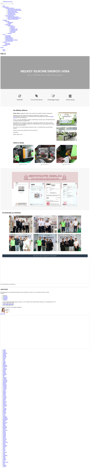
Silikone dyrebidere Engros (13, 19)
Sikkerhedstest (8, 36)
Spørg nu (2, 293)
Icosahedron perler (13, 30)
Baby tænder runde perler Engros (14, 9)
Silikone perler (10, 25)
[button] (45, 255)
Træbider (9, 23)
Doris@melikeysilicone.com (8, 304)
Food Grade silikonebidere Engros (14, 17)
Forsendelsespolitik (9, 41)
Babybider (7, 21)
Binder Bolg (7, 44)
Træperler (10, 33)
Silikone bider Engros (9, 15)
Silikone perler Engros (9, 8)
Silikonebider (10, 22)
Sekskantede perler (14, 28)
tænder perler (7, 24)
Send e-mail (2, 313)
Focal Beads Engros (12, 14)
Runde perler (12, 26)
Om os (4, 34)
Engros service (6, 6)
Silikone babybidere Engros (13, 16)
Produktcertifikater (9, 37)
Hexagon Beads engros (12, 11)
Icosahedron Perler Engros (13, 12)
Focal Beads (12, 32)
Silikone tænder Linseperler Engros (14, 10)
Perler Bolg (7, 43)
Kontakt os (5, 45)
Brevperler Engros (11, 13)
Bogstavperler (13, 31)
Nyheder (4, 42)
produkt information (9, 38)
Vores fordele (8, 35)
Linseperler (12, 27)
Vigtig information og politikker (11, 39)
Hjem (4, 5)
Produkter (5, 20)
